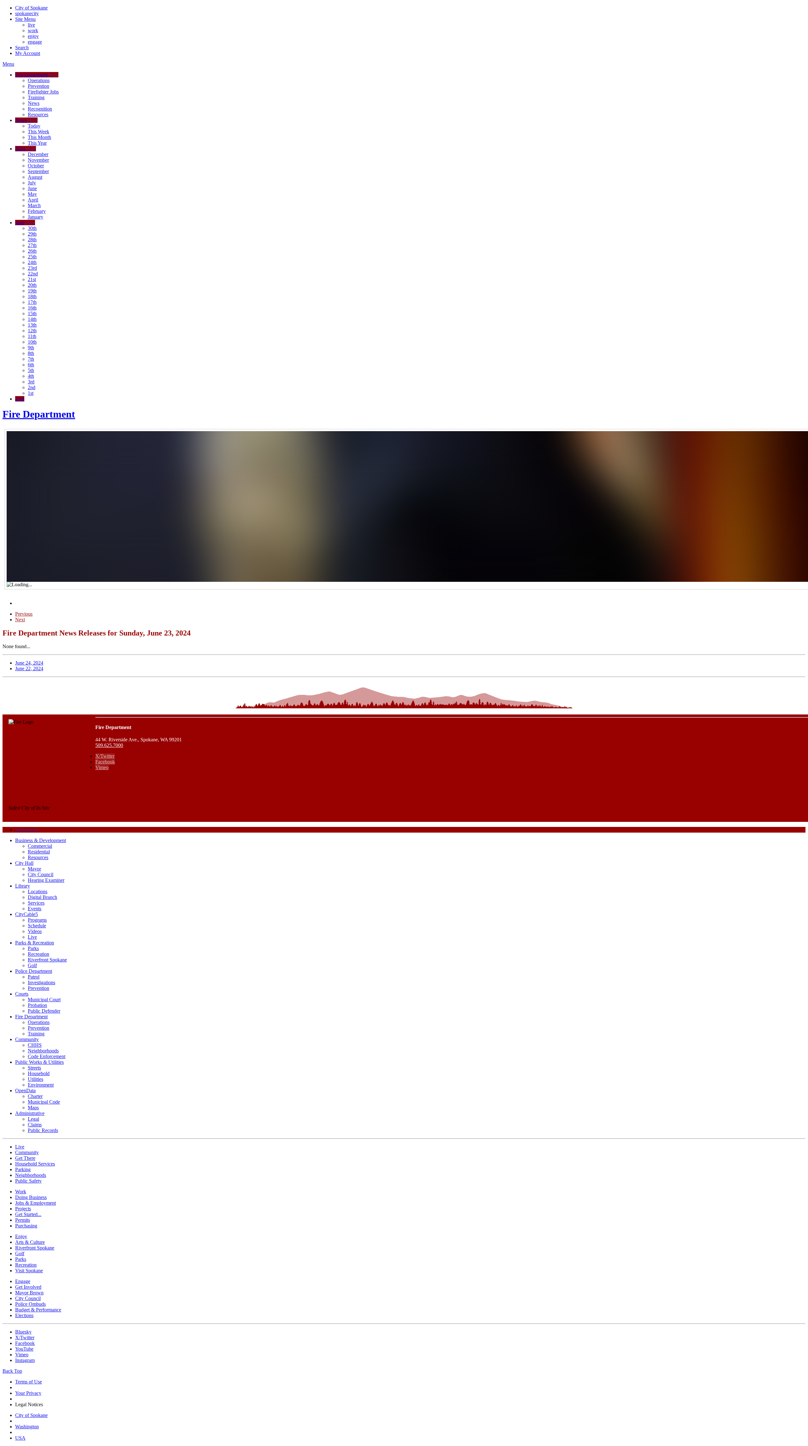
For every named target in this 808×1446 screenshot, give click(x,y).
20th (32, 285)
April (33, 199)
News (33, 103)
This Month (39, 137)
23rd (32, 268)
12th (32, 330)
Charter (35, 1096)
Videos (35, 931)
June (32, 188)
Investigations (41, 982)
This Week (38, 131)
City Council (40, 874)
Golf (32, 965)
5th (31, 370)
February (37, 211)
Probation (37, 1005)
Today (34, 126)
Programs (37, 920)
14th (32, 319)
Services (36, 903)
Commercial (40, 846)
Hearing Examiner (46, 880)
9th (31, 347)
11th (32, 336)
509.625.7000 (109, 745)
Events (34, 908)
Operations (39, 80)
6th (31, 364)
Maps (33, 1107)
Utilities (35, 1079)
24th (32, 262)
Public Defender (44, 1011)
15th (32, 313)
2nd (31, 387)
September (38, 171)
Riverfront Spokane (47, 959)
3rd (31, 381)
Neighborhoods (43, 1050)
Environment (41, 1085)
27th (32, 245)
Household (39, 1073)
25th (32, 256)
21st (32, 279)
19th (32, 290)
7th (31, 359)
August (35, 177)
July (32, 182)
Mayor (34, 868)
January (35, 217)
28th (32, 239)
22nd (33, 273)
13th (32, 325)
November (38, 160)
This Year (37, 143)
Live (32, 937)
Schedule (37, 925)
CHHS (35, 1045)
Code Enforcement (46, 1056)
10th (32, 342)
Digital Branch (42, 897)
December (38, 154)
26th (32, 251)
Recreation (38, 954)
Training (36, 97)
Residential (39, 851)
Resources (38, 114)
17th (32, 302)
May (32, 194)
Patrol (33, 976)
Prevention (38, 86)
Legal (33, 1119)
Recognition (40, 108)
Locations (37, 891)
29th (32, 234)
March (34, 205)
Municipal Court (44, 999)
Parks (33, 948)
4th (31, 376)
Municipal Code (44, 1102)
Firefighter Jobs (43, 91)
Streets (34, 1067)
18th (32, 296)
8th (31, 353)
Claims (35, 1124)
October (36, 165)
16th (32, 307)
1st (30, 393)
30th (32, 228)
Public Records (43, 1130)
